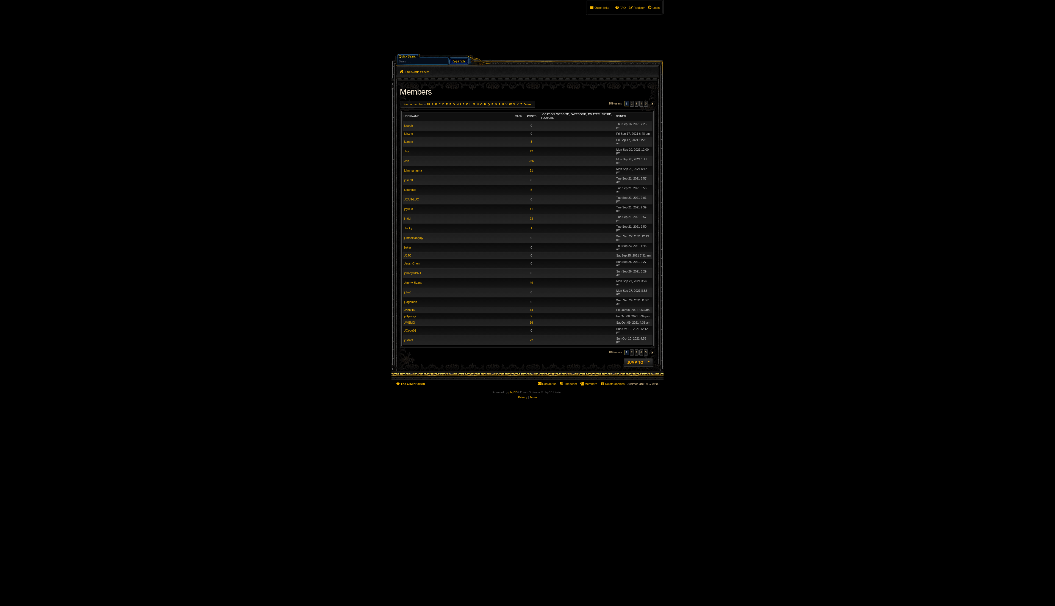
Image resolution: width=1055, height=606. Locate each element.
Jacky (408, 228)
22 (531, 340)
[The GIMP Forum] (438, 29)
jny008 (408, 209)
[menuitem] (654, 7)
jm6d (407, 218)
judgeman (410, 302)
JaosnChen (412, 263)
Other (527, 104)
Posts (532, 116)
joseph (408, 125)
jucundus (410, 189)
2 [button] (632, 103)
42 (531, 151)
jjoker (407, 247)
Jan (406, 160)
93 (531, 218)
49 (531, 282)
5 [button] (646, 103)
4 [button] (641, 103)
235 (531, 160)
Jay (406, 151)
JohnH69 (410, 310)
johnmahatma (413, 170)
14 (531, 310)
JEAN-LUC (411, 199)
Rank (519, 116)
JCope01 (410, 330)
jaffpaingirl (410, 316)
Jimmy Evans (413, 282)
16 (531, 322)
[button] (651, 103)
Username (411, 116)
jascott (408, 180)
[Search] (459, 60)
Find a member (414, 104)
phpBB (513, 392)
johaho (408, 133)
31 (531, 170)
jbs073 (408, 340)
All (428, 104)
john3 (407, 292)
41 (531, 209)
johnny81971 (412, 273)
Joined (621, 116)
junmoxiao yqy (413, 237)
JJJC (407, 255)
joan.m (408, 141)
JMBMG (409, 322)
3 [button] (636, 103)
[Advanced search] (435, 56)
